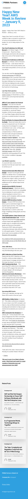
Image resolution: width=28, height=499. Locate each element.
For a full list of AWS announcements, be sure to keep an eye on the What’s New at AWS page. (14, 240)
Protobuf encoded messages (10, 106)
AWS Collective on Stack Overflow (12, 254)
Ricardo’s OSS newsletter (9, 235)
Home (4, 30)
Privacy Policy (6, 484)
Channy (6, 355)
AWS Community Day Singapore (11, 312)
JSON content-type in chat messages (13, 143)
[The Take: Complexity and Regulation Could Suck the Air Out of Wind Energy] (14, 452)
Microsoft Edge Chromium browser (12, 141)
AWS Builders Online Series (10, 299)
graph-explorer (20, 219)
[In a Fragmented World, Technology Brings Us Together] (14, 427)
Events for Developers (18, 320)
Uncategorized (6, 7)
